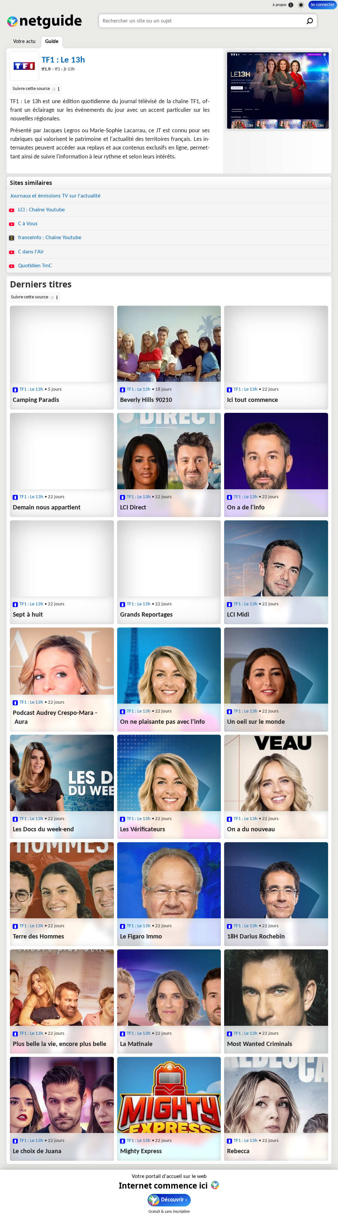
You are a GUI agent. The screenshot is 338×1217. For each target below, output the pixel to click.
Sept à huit (28, 615)
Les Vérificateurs (142, 829)
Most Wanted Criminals (259, 1044)
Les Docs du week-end (43, 829)
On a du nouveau (251, 829)
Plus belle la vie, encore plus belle (59, 1044)
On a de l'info (246, 507)
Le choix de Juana (37, 1151)
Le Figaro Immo (141, 937)
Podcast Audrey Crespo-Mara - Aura (55, 717)
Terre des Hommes (38, 937)
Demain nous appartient (47, 507)
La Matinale (136, 1044)
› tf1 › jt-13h (58, 69)
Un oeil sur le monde (256, 722)
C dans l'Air (30, 252)
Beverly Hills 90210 (146, 400)
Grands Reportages (146, 615)
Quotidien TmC (34, 266)
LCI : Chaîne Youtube (41, 210)
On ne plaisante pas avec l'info (162, 722)
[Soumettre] (310, 20)
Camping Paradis (36, 400)
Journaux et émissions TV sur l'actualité (55, 196)
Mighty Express (141, 1151)
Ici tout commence (252, 400)
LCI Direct (133, 507)
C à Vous (27, 224)
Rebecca (238, 1151)
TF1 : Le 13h (63, 60)
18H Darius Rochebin (256, 937)
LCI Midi (238, 615)
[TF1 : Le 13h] (277, 90)
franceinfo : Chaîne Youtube (49, 237)
